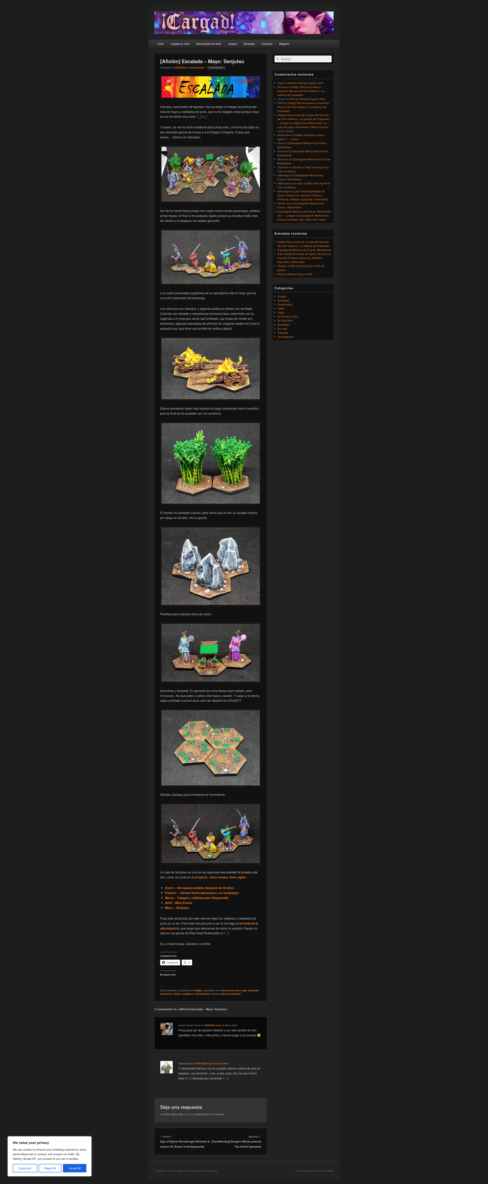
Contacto (267, 44)
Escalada (253, 990)
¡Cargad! (282, 296)
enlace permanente (230, 994)
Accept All (75, 1168)
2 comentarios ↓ (217, 67)
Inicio (161, 44)
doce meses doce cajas (234, 990)
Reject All (50, 1168)
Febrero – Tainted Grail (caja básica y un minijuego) (202, 893)
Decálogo (249, 44)
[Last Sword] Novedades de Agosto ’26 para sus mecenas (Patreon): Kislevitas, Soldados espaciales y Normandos (302, 195)
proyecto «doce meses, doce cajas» (220, 877)
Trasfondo (282, 332)
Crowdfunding (284, 304)
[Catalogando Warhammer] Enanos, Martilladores (304, 250)
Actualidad (283, 300)
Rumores (282, 328)
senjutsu (187, 994)
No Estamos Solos (287, 316)
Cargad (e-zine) (180, 44)
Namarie (282, 87)
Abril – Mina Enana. (179, 902)
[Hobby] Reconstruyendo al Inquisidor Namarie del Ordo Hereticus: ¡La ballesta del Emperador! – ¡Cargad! (303, 119)
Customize (24, 1168)
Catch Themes (326, 1170)
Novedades (283, 324)
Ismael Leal (283, 203)
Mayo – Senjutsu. (177, 907)
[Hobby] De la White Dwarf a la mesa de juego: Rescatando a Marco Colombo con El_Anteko (302, 127)
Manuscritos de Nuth (208, 44)
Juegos (232, 44)
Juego (280, 312)
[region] (50, 1156)
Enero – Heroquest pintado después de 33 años (199, 888)
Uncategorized (285, 336)
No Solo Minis (285, 320)
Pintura (177, 994)
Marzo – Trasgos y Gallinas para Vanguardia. (197, 898)
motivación (166, 994)
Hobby (197, 990)
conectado (189, 1114)
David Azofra (197, 67)
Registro (284, 44)
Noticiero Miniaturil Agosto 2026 (305, 83)
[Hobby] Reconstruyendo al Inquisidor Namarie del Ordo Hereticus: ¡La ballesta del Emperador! (300, 91)
